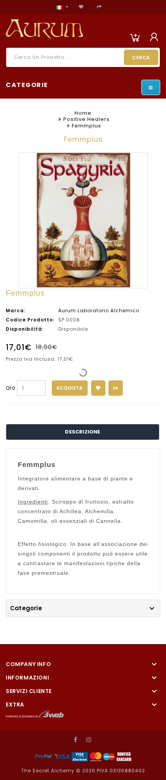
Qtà (10, 388)
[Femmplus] (83, 220)
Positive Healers (86, 119)
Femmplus (86, 125)
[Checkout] (99, 6)
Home (83, 113)
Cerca (141, 57)
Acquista (69, 388)
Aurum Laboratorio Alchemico (98, 310)
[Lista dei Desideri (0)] (81, 6)
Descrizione (82, 431)
